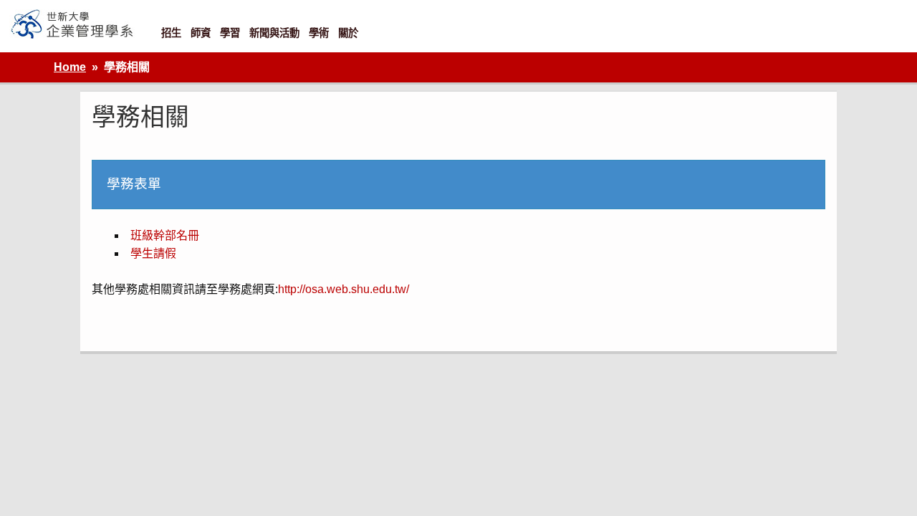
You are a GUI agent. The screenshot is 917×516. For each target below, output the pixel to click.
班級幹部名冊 (164, 235)
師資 (201, 33)
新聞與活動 (274, 33)
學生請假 (153, 253)
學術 (319, 33)
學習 (230, 33)
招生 (171, 33)
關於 (348, 33)
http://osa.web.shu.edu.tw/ (343, 289)
